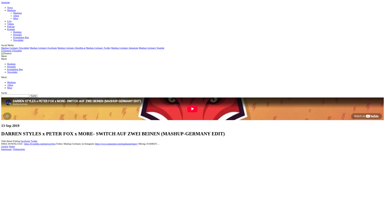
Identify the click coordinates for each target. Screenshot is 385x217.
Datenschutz (19, 149)
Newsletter (18, 40)
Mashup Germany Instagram (124, 48)
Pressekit (17, 34)
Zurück (4, 146)
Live (9, 21)
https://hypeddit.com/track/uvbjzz (40, 144)
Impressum (6, 149)
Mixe (15, 18)
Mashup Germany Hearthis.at (71, 48)
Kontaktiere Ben (21, 37)
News (10, 7)
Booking (17, 32)
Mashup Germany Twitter (98, 48)
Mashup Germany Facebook (43, 48)
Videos (10, 24)
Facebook (25, 141)
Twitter (34, 141)
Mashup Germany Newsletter (15, 48)
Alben (16, 15)
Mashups (11, 10)
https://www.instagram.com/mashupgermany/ (116, 144)
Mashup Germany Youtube (151, 48)
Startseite (5, 2)
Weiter (12, 146)
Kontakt (11, 29)
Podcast (11, 26)
